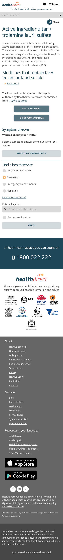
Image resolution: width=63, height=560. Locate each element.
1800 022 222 (33, 257)
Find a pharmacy (31, 108)
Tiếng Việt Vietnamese (20, 453)
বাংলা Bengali (15, 440)
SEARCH (31, 225)
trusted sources (18, 100)
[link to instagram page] (19, 489)
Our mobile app (17, 351)
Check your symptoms (32, 118)
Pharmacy (13, 177)
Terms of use (15, 368)
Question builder (18, 423)
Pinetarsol (13, 83)
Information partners (20, 359)
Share (55, 22)
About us (13, 385)
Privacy (12, 372)
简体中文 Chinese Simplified (23, 444)
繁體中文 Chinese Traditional (23, 448)
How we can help (18, 346)
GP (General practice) (19, 170)
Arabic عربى (15, 435)
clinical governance (21, 503)
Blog (11, 397)
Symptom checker (18, 419)
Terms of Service (8, 516)
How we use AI (16, 376)
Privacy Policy (49, 513)
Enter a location (11, 204)
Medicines (14, 410)
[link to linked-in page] (26, 489)
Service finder (16, 414)
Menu (55, 4)
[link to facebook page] (13, 489)
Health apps (15, 406)
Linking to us (15, 355)
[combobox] (31, 15)
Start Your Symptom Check (31, 153)
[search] (60, 15)
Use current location (19, 217)
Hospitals (12, 190)
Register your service (20, 363)
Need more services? (14, 197)
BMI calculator (16, 402)
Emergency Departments (21, 184)
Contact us (14, 381)
